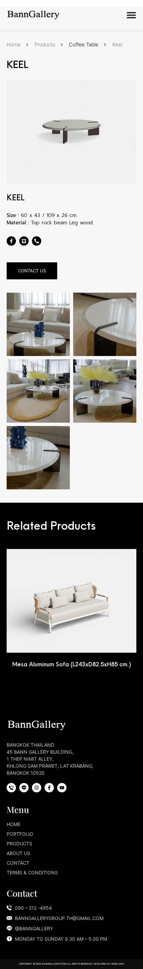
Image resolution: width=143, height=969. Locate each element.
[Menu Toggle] (131, 15)
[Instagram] (36, 787)
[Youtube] (62, 787)
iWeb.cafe (117, 963)
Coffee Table (83, 44)
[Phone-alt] (36, 241)
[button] (11, 609)
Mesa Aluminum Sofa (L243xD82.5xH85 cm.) (71, 664)
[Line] (24, 241)
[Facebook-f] (11, 241)
